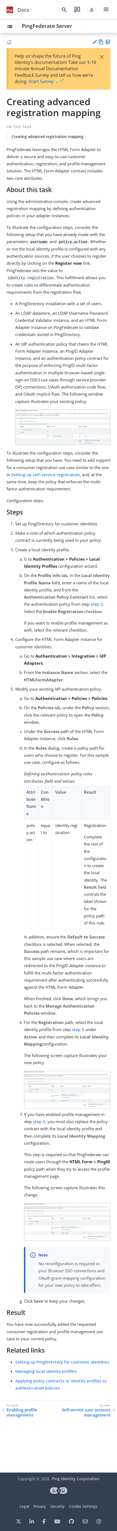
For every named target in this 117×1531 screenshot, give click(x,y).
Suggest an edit (94, 42)
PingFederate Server (47, 25)
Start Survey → (44, 81)
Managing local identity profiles (46, 1371)
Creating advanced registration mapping (48, 136)
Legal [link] (24, 1506)
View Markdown (101, 42)
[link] (10, 10)
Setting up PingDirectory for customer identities (62, 1362)
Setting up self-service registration (45, 474)
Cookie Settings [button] (83, 1506)
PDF (107, 42)
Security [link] (57, 1506)
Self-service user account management (86, 1412)
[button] (91, 10)
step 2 (97, 604)
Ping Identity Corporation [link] (76, 1478)
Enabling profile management (22, 1412)
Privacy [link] (39, 1506)
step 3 (78, 1029)
